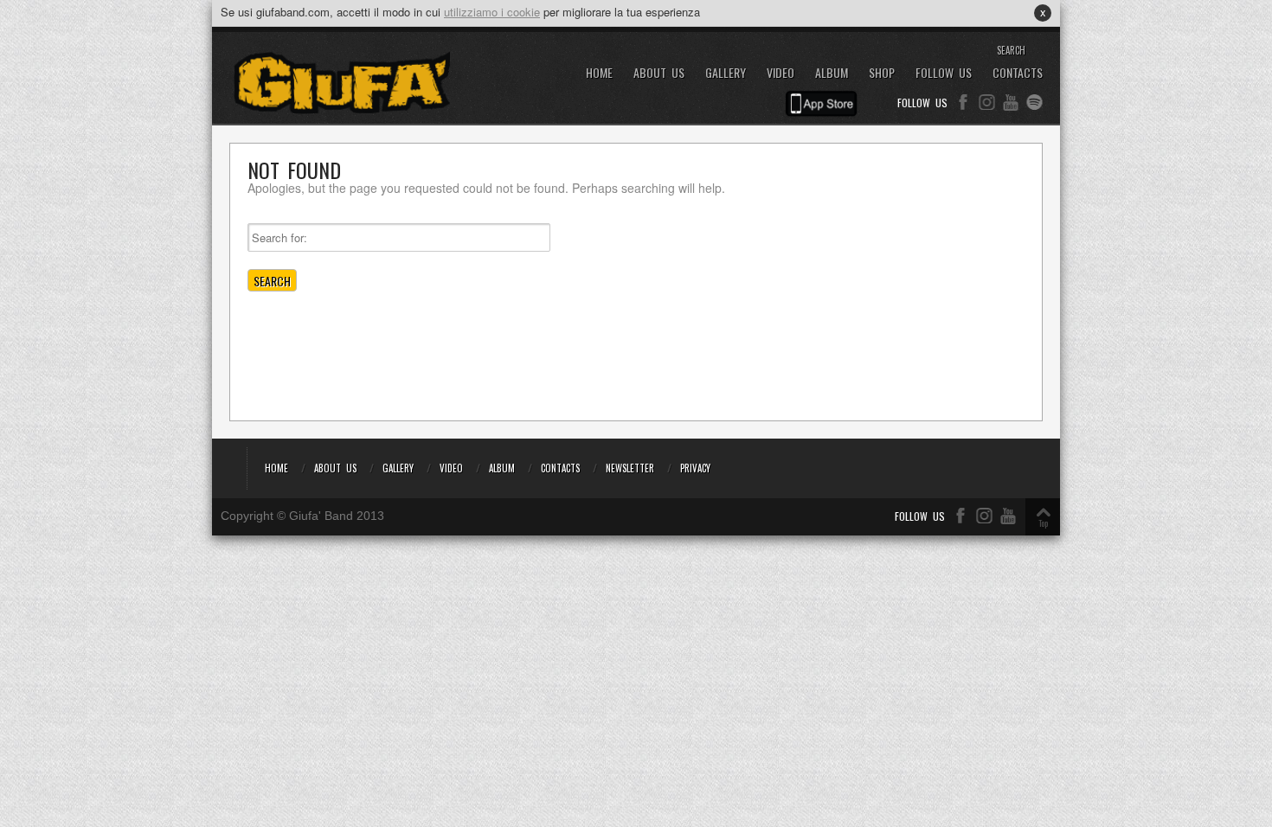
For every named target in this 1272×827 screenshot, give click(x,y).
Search (1011, 50)
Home (599, 73)
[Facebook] (963, 102)
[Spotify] (1034, 102)
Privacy (695, 468)
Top (1043, 522)
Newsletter (630, 468)
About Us (658, 73)
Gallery (725, 73)
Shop (882, 73)
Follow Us (943, 73)
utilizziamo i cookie (492, 11)
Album (831, 73)
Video (780, 73)
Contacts (1018, 73)
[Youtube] (1010, 102)
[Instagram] (987, 102)
